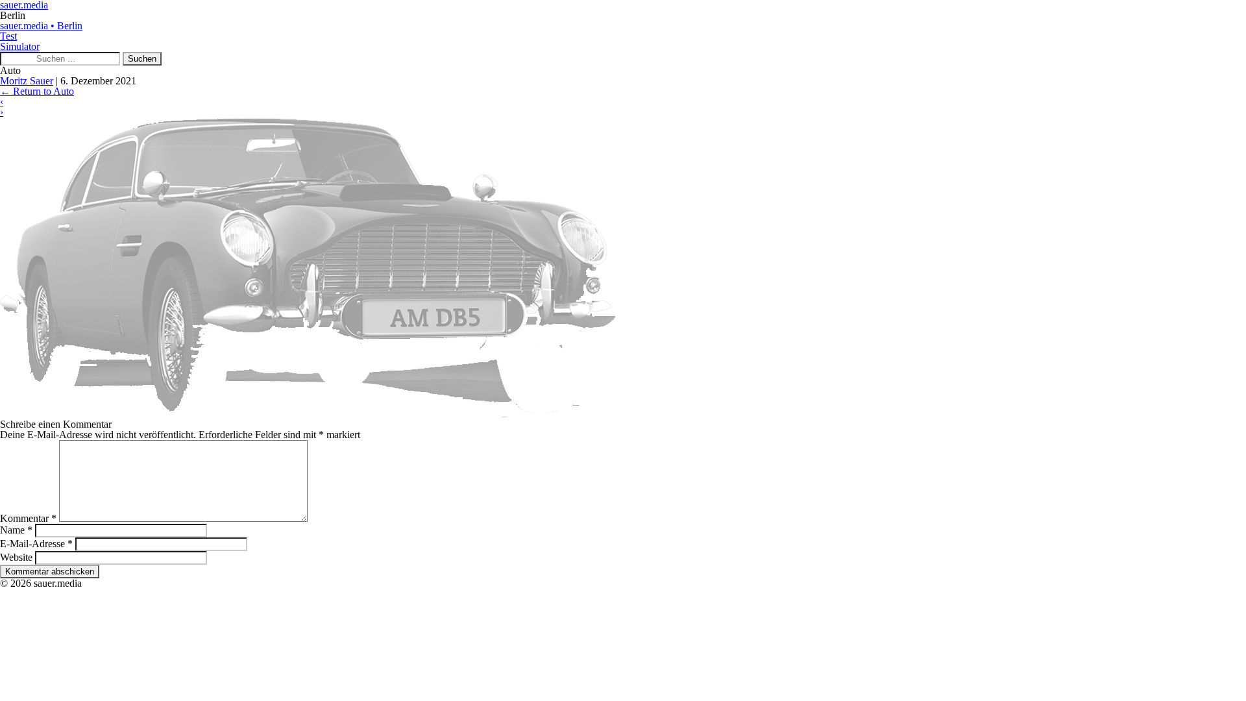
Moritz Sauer (26, 80)
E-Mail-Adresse (36, 543)
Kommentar (28, 518)
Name (16, 529)
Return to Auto (37, 91)
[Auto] (308, 413)
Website (16, 557)
